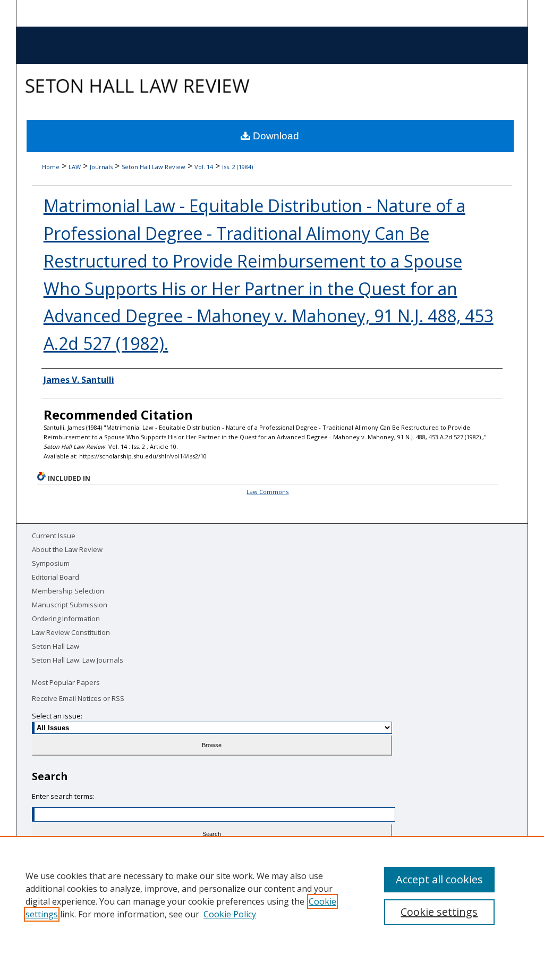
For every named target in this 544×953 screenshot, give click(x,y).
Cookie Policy (229, 914)
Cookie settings (439, 912)
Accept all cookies (439, 879)
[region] (272, 894)
